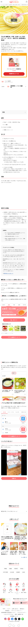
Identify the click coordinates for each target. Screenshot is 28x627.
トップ (2, 4)
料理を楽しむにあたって (8, 273)
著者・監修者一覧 (19, 614)
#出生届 (12, 572)
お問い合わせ (15, 608)
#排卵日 (16, 568)
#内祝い (22, 568)
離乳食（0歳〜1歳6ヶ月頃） (14, 4)
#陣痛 (5, 568)
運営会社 (22, 608)
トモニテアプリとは (8, 614)
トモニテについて (21, 612)
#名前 (23, 572)
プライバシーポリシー (16, 610)
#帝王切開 (5, 572)
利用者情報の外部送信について (8, 612)
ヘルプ (8, 608)
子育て (6, 4)
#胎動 (10, 568)
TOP (4, 608)
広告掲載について (14, 616)
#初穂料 (18, 572)
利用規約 (7, 610)
